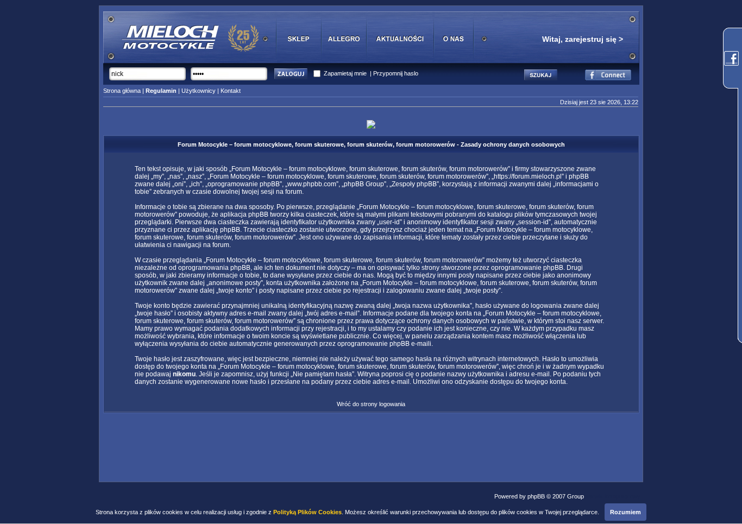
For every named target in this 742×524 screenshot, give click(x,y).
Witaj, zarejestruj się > (582, 39)
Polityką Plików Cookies (307, 512)
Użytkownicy (198, 90)
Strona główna (122, 90)
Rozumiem (625, 512)
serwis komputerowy (613, 496)
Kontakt (231, 90)
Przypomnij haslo (395, 73)
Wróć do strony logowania (371, 404)
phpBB (536, 496)
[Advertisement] (371, 444)
